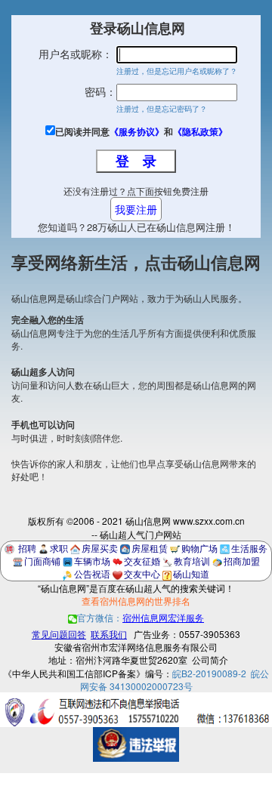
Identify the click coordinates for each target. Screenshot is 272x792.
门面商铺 (42, 560)
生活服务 (249, 547)
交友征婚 (142, 560)
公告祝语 (92, 573)
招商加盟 (242, 560)
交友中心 (142, 573)
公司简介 (210, 659)
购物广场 (199, 547)
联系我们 (109, 633)
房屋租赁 (149, 547)
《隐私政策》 (200, 131)
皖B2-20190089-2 (209, 673)
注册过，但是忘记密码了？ (161, 108)
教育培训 (192, 560)
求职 (59, 547)
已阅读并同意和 (141, 131)
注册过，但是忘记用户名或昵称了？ (176, 71)
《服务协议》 (137, 131)
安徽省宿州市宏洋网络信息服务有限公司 (136, 646)
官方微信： (140, 617)
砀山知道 (191, 573)
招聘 (27, 547)
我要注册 (136, 209)
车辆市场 (92, 560)
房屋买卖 (100, 547)
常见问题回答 (59, 633)
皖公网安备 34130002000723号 (175, 679)
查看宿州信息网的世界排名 (136, 600)
